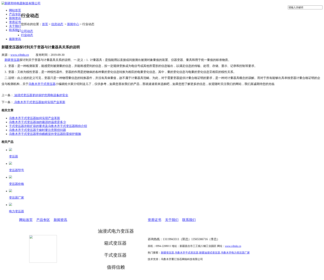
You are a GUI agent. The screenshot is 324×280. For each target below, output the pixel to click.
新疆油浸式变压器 (209, 252)
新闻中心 (73, 24)
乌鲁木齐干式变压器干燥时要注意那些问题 (37, 130)
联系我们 (15, 30)
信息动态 (57, 24)
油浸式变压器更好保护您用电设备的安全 (41, 95)
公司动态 (27, 31)
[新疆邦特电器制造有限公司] (21, 3)
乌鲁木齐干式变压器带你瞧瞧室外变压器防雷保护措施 (45, 133)
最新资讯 (15, 39)
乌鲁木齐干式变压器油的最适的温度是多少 (37, 122)
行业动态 (27, 35)
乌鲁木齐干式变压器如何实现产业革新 (39, 102)
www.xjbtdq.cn (19, 54)
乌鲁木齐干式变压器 (42, 84)
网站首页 (15, 10)
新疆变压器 (12, 59)
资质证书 (15, 22)
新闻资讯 (15, 18)
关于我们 (15, 26)
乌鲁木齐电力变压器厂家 (235, 252)
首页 (45, 24)
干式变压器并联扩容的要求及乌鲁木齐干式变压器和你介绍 (48, 126)
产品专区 (15, 14)
